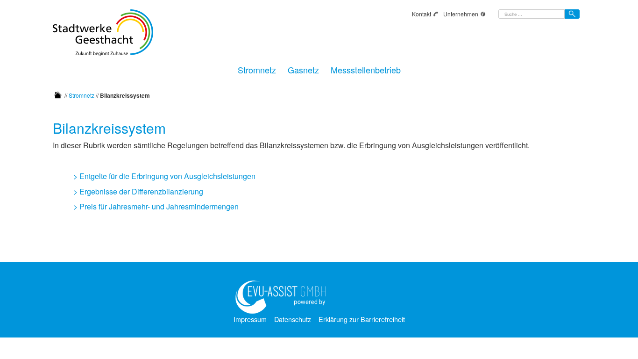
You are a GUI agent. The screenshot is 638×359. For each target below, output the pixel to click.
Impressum (250, 319)
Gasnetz (303, 68)
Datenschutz (292, 319)
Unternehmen (460, 14)
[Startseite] (58, 95)
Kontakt (421, 14)
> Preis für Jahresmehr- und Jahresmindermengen (156, 206)
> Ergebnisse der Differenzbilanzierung (138, 191)
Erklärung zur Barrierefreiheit (362, 319)
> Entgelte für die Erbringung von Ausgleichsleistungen (164, 176)
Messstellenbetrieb (366, 68)
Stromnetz (257, 68)
